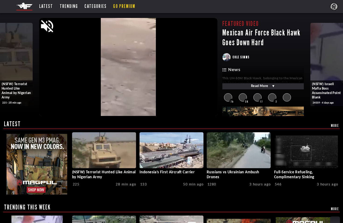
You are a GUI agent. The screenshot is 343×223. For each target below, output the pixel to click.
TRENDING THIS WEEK (27, 207)
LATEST (12, 124)
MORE (335, 125)
